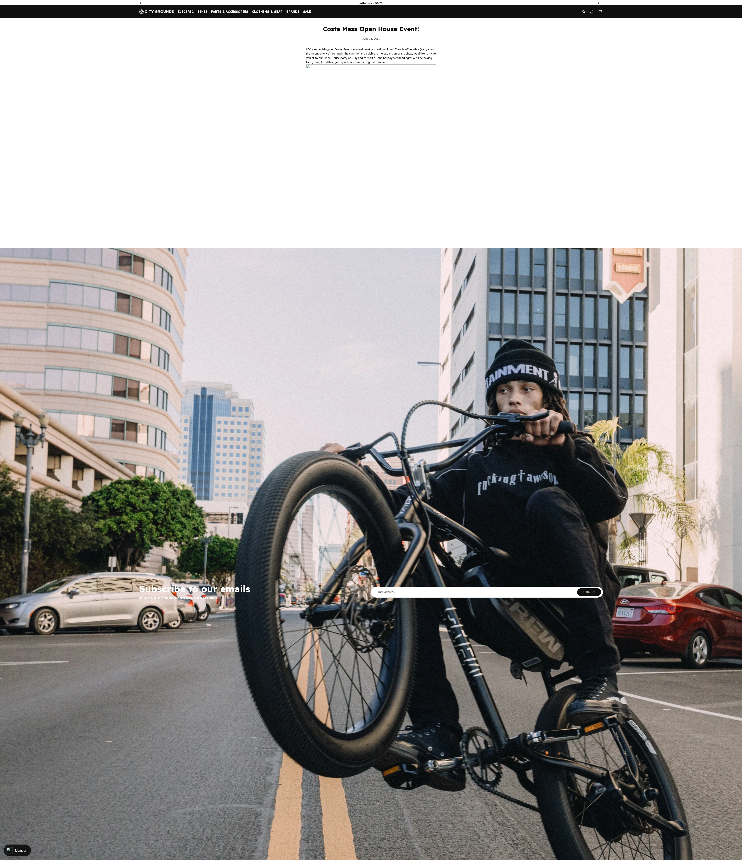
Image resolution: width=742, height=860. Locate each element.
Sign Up (589, 592)
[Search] (583, 11)
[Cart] (600, 11)
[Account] (591, 11)
